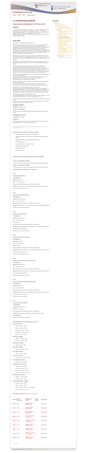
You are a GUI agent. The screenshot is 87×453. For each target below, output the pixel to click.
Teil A (14, 15)
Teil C (24, 15)
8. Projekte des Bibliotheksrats (64, 41)
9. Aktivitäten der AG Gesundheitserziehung (62, 44)
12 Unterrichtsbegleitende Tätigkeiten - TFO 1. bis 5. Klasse (65, 51)
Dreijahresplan (57, 23)
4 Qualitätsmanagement (63, 36)
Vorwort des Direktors (60, 24)
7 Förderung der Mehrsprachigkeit (65, 40)
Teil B (19, 15)
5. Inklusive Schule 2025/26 (63, 37)
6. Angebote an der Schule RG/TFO (65, 38)
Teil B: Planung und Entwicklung (62, 27)
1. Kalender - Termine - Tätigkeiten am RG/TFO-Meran (65, 32)
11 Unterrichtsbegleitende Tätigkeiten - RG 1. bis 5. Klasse (65, 48)
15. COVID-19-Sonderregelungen (64, 57)
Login (72, 449)
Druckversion (31, 15)
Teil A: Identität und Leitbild (61, 26)
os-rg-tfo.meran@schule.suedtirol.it (39, 449)
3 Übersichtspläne (61, 34)
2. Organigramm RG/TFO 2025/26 (65, 33)
